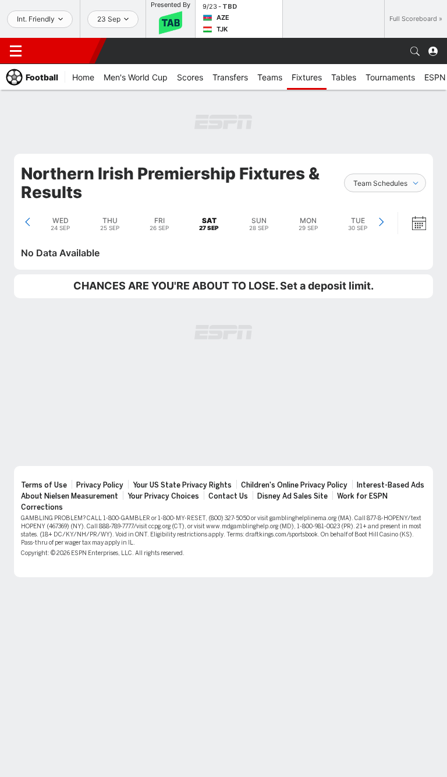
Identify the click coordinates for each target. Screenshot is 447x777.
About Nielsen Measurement (69, 496)
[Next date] (381, 223)
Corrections (42, 507)
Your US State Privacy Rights (182, 485)
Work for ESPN (362, 496)
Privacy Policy (99, 485)
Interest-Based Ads (390, 485)
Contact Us (228, 496)
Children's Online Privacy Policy (294, 485)
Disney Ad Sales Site (292, 496)
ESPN (63, 50)
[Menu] (15, 51)
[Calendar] (411, 223)
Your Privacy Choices (163, 496)
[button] (415, 51)
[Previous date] (27, 223)
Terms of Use (44, 485)
